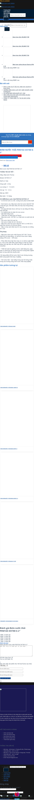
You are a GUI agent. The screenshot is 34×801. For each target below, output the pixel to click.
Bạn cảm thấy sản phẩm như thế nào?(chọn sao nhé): (16, 664)
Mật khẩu (3, 792)
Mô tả (6, 165)
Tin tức (5, 15)
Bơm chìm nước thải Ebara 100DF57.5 (9, 387)
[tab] (18, 165)
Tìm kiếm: (7, 25)
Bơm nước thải (11, 19)
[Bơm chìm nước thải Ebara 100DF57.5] (12, 384)
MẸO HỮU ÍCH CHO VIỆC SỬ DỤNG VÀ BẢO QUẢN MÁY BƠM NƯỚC (16, 95)
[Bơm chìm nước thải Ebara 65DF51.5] (12, 445)
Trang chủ (6, 10)
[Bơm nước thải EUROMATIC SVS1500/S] (12, 618)
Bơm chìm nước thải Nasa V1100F (8, 561)
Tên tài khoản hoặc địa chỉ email (10, 787)
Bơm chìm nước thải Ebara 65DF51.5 (8, 448)
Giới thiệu (6, 12)
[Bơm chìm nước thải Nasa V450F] (12, 323)
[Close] (0, 681)
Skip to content (5, 1)
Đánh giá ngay (4, 643)
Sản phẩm (6, 13)
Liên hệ (5, 16)
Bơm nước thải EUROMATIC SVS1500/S (9, 621)
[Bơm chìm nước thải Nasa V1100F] (12, 558)
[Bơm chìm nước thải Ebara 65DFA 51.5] (12, 495)
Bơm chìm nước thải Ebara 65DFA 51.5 (9, 498)
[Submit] (6, 770)
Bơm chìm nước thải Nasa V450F (7, 326)
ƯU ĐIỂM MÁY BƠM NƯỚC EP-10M (14, 93)
